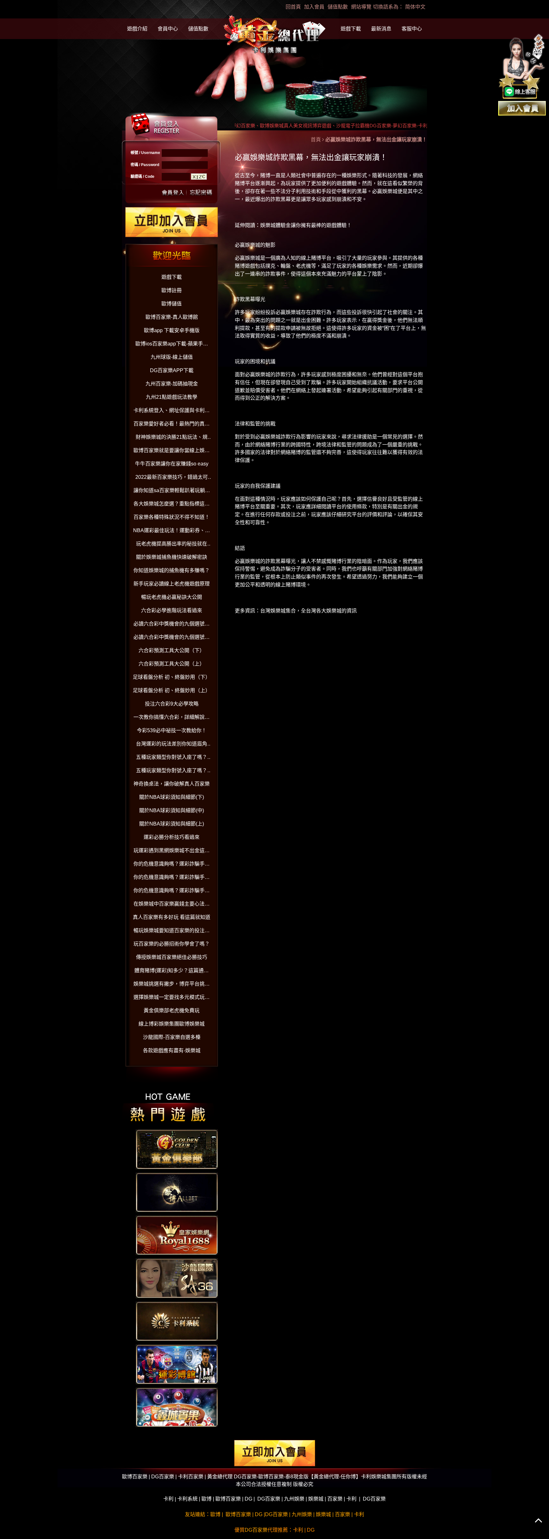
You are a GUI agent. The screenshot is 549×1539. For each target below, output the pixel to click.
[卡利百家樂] (177, 1321)
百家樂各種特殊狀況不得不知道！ (171, 517)
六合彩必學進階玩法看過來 (171, 610)
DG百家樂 (268, 1499)
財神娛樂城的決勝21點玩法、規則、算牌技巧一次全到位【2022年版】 (171, 438)
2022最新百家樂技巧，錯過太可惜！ (171, 478)
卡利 (168, 1499)
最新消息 (381, 28)
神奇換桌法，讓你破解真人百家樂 (171, 783)
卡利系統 (187, 1499)
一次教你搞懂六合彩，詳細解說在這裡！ (171, 718)
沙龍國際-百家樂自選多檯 (171, 1037)
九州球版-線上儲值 (172, 357)
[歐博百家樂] (177, 1191)
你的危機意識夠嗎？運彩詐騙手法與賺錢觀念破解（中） (171, 878)
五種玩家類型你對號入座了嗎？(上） (171, 772)
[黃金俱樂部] (177, 1149)
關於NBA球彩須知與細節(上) (171, 823)
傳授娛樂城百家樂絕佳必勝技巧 (171, 957)
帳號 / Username (145, 153)
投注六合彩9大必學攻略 (172, 703)
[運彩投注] (177, 1364)
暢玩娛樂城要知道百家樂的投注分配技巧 (171, 932)
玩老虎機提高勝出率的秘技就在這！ (171, 545)
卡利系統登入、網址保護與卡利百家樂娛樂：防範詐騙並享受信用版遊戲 (171, 412)
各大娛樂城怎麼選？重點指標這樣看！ (171, 505)
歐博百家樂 (228, 1499)
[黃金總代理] (274, 35)
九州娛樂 (294, 1499)
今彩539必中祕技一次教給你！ (172, 730)
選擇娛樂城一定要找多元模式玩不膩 (171, 998)
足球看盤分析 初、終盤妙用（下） (171, 677)
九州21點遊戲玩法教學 (171, 397)
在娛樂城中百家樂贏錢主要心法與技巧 (171, 905)
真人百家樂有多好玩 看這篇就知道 (171, 917)
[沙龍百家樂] (177, 1278)
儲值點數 (338, 7)
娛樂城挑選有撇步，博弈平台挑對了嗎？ (171, 985)
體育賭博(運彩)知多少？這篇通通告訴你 (171, 972)
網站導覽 (361, 7)
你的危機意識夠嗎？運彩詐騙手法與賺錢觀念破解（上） (171, 892)
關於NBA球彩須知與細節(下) (171, 797)
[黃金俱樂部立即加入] (171, 221)
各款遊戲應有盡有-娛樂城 (171, 1050)
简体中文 (415, 7)
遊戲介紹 (137, 28)
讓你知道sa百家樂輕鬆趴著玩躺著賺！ (171, 492)
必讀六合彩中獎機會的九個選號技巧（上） (171, 638)
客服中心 (412, 28)
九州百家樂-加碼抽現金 (172, 383)
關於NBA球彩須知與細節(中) (171, 810)
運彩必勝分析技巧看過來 (172, 837)
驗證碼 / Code (142, 176)
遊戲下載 (351, 28)
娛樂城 (315, 1499)
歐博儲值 (171, 303)
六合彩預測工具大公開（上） (172, 663)
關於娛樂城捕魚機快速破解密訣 (171, 557)
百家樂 (334, 1499)
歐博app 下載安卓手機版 (172, 330)
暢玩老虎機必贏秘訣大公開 (171, 597)
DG (248, 1499)
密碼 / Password (145, 165)
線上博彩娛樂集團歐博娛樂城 (172, 1024)
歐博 (206, 1499)
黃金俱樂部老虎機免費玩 (172, 1010)
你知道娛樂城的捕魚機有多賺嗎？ (171, 570)
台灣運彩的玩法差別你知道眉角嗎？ (171, 745)
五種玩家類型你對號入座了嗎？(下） (171, 758)
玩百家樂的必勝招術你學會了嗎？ (171, 944)
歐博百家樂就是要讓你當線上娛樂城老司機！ (171, 452)
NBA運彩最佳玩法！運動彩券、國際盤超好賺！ (171, 532)
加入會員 (314, 7)
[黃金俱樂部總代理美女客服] (522, 67)
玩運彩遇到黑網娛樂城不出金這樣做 (171, 852)
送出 (173, 192)
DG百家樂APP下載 (171, 370)
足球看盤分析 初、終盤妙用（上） (171, 690)
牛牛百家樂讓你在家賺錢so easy (171, 463)
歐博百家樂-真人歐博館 (172, 317)
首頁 (316, 139)
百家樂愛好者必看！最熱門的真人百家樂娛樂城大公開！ (171, 425)
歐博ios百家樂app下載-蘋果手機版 (171, 345)
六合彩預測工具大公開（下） (172, 650)
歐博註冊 (171, 290)
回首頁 (293, 7)
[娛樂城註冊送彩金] (522, 107)
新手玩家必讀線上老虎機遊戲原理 (171, 583)
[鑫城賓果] (177, 1406)
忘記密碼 (199, 192)
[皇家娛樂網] (177, 1235)
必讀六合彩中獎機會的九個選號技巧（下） (171, 625)
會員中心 (168, 28)
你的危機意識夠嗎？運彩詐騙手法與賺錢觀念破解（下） (171, 865)
